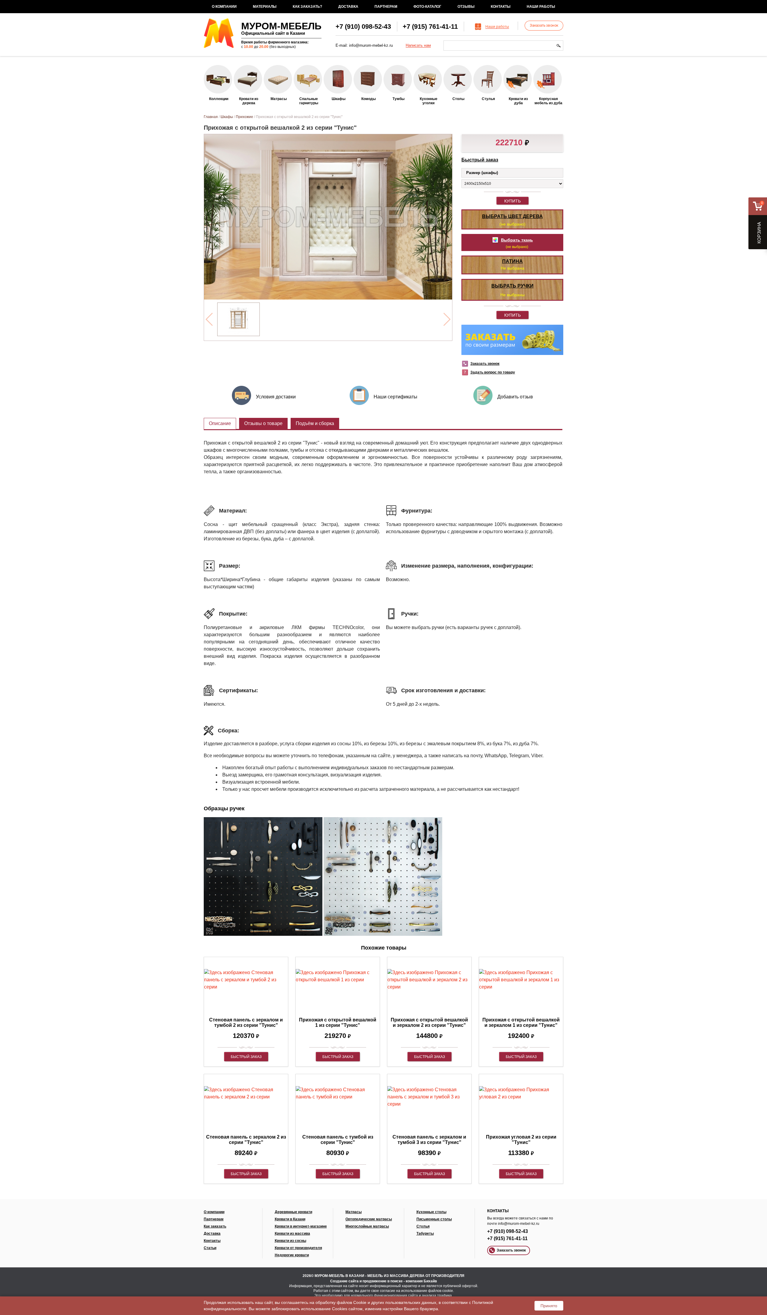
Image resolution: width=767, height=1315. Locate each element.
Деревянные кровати (293, 1212)
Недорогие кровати (292, 1255)
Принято (548, 1305)
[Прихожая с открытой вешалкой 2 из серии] (238, 319)
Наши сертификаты (395, 396)
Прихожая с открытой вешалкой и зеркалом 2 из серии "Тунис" (429, 1022)
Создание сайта (344, 1281)
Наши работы (541, 6)
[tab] (220, 423)
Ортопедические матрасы (368, 1219)
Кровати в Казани (290, 1219)
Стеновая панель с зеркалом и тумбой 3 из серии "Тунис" (429, 1139)
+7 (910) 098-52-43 (363, 26)
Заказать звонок (544, 25)
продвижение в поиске (383, 1281)
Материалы (265, 6)
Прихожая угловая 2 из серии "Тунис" (521, 1139)
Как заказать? (307, 6)
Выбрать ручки (512, 285)
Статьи (210, 1248)
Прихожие (244, 117)
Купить (512, 201)
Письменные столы (434, 1219)
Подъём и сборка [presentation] (315, 423)
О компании (224, 6)
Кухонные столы (431, 1212)
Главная (211, 117)
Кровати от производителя (298, 1248)
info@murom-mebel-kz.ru (371, 45)
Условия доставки (276, 396)
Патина (512, 261)
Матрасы (353, 1212)
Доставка (348, 6)
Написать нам (418, 45)
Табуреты (425, 1233)
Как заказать (215, 1226)
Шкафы (227, 117)
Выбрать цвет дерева (512, 216)
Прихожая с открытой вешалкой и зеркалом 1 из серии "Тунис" (521, 1022)
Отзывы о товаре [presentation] (263, 423)
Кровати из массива (292, 1233)
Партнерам (386, 6)
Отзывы (466, 6)
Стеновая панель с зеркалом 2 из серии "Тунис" (246, 1139)
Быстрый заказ (479, 159)
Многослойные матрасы (367, 1226)
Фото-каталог (427, 6)
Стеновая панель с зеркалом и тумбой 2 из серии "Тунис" (246, 1022)
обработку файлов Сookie (340, 1302)
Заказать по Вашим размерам (512, 340)
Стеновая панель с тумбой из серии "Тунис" (337, 1139)
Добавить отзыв (515, 396)
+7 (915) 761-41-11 (430, 26)
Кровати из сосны (290, 1241)
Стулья (423, 1226)
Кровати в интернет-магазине (301, 1226)
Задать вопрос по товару (492, 372)
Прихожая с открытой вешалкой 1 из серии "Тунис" (337, 1022)
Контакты (501, 6)
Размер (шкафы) (482, 172)
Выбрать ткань (517, 240)
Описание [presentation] (220, 423)
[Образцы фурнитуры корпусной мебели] (263, 877)
